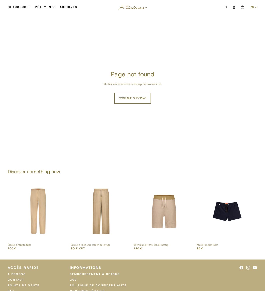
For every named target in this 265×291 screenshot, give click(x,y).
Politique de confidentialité (98, 285)
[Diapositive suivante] (62, 211)
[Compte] (234, 7)
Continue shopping (132, 98)
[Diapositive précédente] (13, 211)
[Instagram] (248, 267)
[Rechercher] (226, 7)
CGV (73, 279)
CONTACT (16, 279)
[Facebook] (241, 267)
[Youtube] (255, 267)
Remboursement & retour (95, 274)
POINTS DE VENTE (24, 285)
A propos (17, 274)
